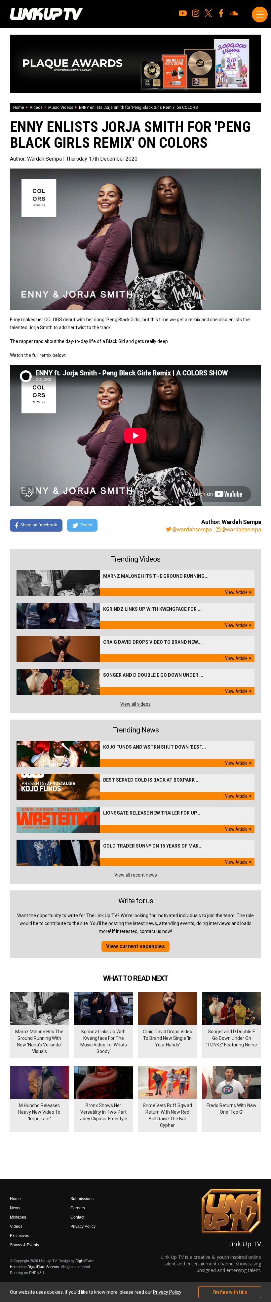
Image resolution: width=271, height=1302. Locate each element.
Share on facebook (38, 524)
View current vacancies (135, 946)
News (15, 1208)
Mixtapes (18, 1217)
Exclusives (19, 1235)
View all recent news (135, 875)
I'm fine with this (230, 1292)
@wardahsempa (192, 529)
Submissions (82, 1198)
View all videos (135, 704)
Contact (77, 1217)
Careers (77, 1208)
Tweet (86, 524)
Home (18, 107)
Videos (36, 107)
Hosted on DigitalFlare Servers (34, 1267)
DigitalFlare (85, 1261)
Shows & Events (24, 1245)
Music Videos (60, 107)
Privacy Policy (83, 1226)
